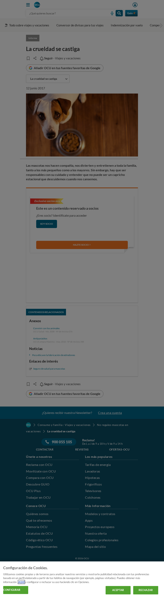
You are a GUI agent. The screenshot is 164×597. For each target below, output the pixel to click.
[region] (82, 579)
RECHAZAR (146, 590)
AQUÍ (21, 582)
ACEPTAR (118, 590)
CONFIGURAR (11, 589)
